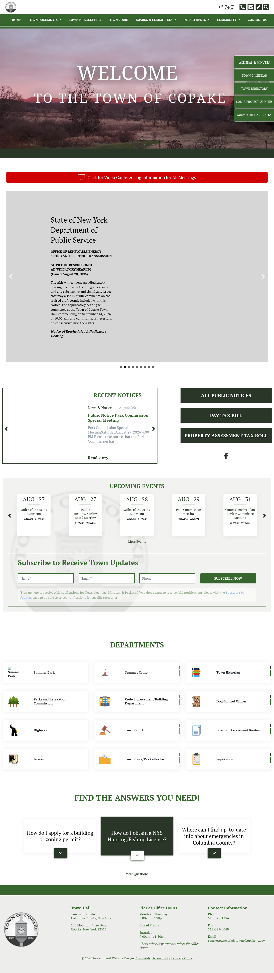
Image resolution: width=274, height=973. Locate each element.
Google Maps (191, 326)
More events (137, 532)
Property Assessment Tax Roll (226, 425)
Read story (98, 448)
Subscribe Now (228, 568)
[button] (60, 843)
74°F (228, 7)
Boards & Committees (154, 20)
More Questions (137, 864)
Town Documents (43, 20)
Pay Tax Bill (226, 405)
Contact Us (257, 20)
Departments (195, 20)
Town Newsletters (85, 20)
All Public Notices (226, 385)
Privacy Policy (183, 948)
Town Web (142, 948)
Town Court (118, 20)
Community (226, 20)
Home (16, 20)
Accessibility (161, 948)
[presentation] (6, 419)
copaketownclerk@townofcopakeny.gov (236, 931)
